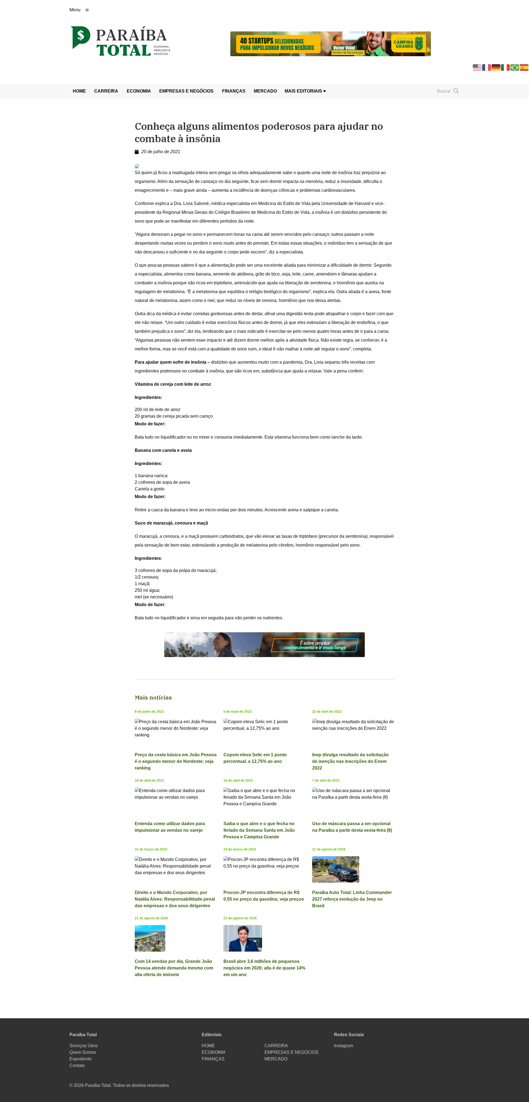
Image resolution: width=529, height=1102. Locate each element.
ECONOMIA (139, 91)
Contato (77, 1065)
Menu (74, 9)
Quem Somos (82, 1052)
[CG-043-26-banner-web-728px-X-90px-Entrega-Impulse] (330, 43)
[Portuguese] (515, 67)
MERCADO (265, 91)
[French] (487, 67)
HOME (79, 91)
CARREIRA (106, 91)
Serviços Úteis (83, 1045)
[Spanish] (524, 67)
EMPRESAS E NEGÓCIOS (186, 91)
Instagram (343, 1045)
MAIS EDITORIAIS (304, 91)
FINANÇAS (233, 91)
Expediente (80, 1059)
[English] (477, 67)
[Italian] (505, 67)
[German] (496, 67)
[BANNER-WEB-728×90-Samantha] (264, 644)
